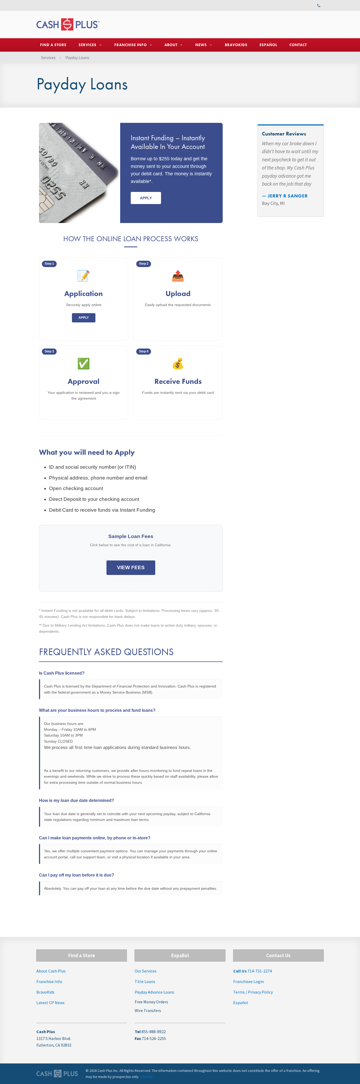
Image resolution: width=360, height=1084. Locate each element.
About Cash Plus (51, 971)
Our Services (146, 971)
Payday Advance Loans (154, 992)
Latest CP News (50, 1002)
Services (87, 44)
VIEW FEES (131, 567)
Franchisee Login (248, 981)
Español (268, 44)
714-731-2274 (252, 971)
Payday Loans (77, 57)
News (201, 44)
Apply (146, 198)
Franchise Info (130, 44)
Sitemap (146, 1076)
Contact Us (278, 955)
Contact (298, 44)
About (170, 44)
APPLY (84, 318)
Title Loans (145, 981)
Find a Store (53, 44)
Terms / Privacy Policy (253, 992)
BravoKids (236, 44)
